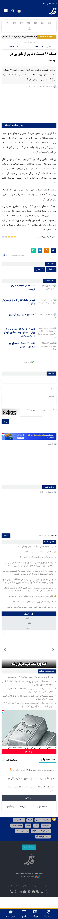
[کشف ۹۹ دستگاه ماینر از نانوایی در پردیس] (29, 103)
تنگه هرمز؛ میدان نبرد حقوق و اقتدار (38, 551)
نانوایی (50, 269)
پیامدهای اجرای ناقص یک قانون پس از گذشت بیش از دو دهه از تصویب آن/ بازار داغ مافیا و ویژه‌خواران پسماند (29, 564)
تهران (25, 42)
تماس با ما (35, 885)
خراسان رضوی (16, 825)
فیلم (24, 916)
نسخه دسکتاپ (29, 847)
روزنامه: (53, 535)
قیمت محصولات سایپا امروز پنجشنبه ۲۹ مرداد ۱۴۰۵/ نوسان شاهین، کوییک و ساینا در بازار (28, 690)
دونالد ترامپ (19, 820)
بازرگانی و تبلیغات (22, 885)
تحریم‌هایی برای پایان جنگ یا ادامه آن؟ (36, 557)
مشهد (28, 825)
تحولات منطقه (46, 37)
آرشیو (10, 885)
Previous (53, 650)
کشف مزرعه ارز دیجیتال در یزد (21, 314)
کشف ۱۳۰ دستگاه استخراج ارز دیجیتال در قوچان (22, 345)
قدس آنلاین (50, 11)
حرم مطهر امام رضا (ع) (40, 831)
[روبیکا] (49, 23)
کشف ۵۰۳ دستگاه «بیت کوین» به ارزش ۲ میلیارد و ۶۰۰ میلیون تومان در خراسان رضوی (19, 332)
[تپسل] (3, 434)
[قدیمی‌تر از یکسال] (46, 289)
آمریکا (30, 820)
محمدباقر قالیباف (42, 836)
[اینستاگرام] (7, 23)
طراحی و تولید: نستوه (27, 877)
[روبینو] (42, 23)
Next (5, 650)
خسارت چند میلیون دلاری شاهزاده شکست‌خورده (33, 601)
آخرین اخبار (11, 916)
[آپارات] (30, 28)
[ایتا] (28, 23)
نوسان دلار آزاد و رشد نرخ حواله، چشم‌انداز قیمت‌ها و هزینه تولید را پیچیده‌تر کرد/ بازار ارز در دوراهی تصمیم (28, 573)
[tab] (29, 613)
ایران (36, 825)
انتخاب (5, 535)
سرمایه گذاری (29, 751)
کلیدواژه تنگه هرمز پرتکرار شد (29, 664)
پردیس (38, 269)
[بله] (35, 23)
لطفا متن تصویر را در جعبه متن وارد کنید (41, 410)
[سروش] (21, 23)
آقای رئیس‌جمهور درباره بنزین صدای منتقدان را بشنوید (31, 596)
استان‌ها (32, 42)
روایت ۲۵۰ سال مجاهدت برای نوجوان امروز (35, 546)
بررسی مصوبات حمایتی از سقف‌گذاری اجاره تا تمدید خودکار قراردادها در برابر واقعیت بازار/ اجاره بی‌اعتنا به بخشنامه (28, 590)
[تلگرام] (14, 23)
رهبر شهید (45, 825)
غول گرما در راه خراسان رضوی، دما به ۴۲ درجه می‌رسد (30, 677)
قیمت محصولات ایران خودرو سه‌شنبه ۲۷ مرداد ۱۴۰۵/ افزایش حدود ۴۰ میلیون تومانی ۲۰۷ (27, 683)
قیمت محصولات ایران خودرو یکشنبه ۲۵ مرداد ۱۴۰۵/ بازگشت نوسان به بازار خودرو (27, 698)
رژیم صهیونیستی (22, 831)
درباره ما (45, 885)
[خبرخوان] (11, 892)
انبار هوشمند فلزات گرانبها (16, 806)
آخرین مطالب (49, 541)
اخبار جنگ (48, 916)
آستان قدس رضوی (42, 820)
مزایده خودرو (42, 806)
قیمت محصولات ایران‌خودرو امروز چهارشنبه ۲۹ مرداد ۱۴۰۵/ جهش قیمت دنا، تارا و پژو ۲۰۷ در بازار (28, 705)
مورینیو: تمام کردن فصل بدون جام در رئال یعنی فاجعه (30, 607)
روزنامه (35, 916)
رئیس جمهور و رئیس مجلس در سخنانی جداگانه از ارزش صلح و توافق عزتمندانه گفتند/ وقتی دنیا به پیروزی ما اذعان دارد (27, 581)
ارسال (5, 421)
